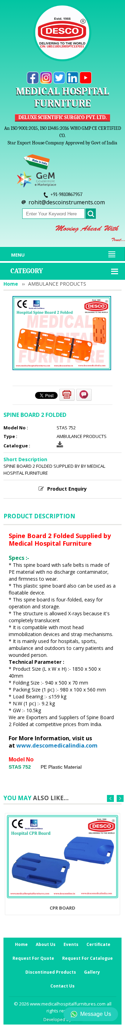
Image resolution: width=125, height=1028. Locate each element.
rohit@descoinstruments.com (66, 202)
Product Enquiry (67, 488)
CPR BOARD (62, 908)
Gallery (92, 972)
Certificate (98, 944)
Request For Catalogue (87, 958)
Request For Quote (33, 958)
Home (10, 283)
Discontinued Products (50, 972)
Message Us (95, 1014)
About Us (46, 944)
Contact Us (62, 986)
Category (26, 271)
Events (71, 944)
